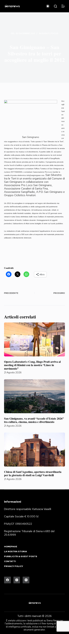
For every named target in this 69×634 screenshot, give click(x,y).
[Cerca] (55, 6)
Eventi (46, 33)
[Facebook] (7, 580)
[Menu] (63, 6)
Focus (54, 33)
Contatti (10, 561)
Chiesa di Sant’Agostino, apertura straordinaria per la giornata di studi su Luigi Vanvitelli (32, 473)
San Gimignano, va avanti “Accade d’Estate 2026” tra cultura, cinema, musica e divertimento (34, 420)
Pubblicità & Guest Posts (20, 556)
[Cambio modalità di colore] (48, 6)
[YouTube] (26, 580)
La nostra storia (15, 551)
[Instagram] (16, 580)
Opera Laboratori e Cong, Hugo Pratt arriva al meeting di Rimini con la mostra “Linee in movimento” (32, 365)
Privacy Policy (13, 566)
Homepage (10, 546)
